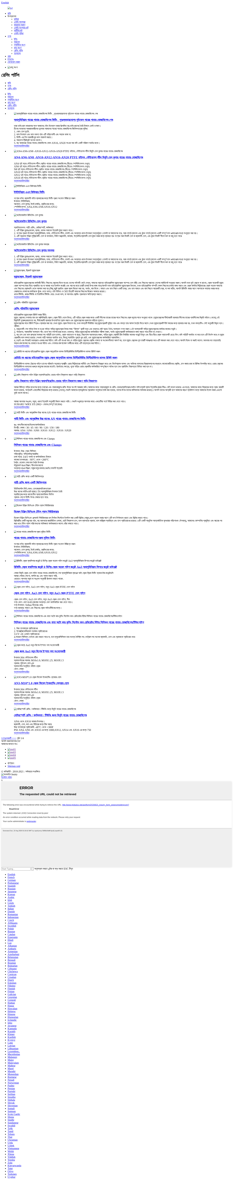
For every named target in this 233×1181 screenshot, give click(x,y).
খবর (9, 56)
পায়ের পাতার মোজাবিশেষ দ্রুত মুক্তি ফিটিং (34, 537)
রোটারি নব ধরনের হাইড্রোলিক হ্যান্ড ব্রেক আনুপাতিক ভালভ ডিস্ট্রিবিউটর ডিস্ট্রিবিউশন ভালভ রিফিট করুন (65, 357)
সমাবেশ (17, 42)
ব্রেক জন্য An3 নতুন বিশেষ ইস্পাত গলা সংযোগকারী (39, 651)
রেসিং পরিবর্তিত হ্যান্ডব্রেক (26, 308)
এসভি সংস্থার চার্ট (21, 27)
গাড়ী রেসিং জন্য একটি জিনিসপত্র (30, 482)
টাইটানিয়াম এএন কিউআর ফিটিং (29, 192)
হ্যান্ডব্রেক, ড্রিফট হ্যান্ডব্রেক (28, 276)
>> (14, 738)
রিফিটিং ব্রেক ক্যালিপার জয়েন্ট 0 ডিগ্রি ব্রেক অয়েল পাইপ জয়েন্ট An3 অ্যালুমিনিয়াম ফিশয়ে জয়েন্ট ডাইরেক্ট (65, 567)
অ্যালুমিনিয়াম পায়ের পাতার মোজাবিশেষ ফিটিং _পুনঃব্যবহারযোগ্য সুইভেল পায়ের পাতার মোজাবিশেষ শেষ (63, 119)
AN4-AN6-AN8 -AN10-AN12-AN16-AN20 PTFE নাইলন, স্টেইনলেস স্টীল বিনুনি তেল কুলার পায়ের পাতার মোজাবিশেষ (78, 157)
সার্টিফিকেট (18, 30)
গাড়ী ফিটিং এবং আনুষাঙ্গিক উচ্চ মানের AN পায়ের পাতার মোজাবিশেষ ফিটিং (50, 418)
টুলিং (15, 39)
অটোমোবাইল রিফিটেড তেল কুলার (30, 221)
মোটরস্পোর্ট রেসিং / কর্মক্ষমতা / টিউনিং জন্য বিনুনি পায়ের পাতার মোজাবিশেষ (50, 715)
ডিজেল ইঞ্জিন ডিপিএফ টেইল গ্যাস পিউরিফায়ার (36, 511)
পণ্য (9, 36)
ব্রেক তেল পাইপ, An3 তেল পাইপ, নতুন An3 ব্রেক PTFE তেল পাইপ (49, 593)
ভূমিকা (16, 19)
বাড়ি (9, 13)
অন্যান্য (17, 53)
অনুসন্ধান (18, 145)
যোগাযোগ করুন (14, 62)
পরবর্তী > (9, 738)
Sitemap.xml (14, 766)
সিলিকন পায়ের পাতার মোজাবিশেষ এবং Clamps (37, 445)
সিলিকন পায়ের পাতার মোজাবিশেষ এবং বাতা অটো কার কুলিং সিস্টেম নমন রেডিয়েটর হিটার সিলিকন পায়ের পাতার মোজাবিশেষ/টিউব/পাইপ (79, 622)
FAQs (11, 59)
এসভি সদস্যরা (19, 22)
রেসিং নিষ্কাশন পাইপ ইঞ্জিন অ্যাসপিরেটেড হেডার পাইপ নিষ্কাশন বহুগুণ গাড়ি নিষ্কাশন (55, 381)
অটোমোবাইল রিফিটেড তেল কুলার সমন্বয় (34, 250)
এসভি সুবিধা (18, 33)
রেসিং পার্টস (18, 50)
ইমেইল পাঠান (6, 777)
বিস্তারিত (25, 145)
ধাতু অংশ (17, 47)
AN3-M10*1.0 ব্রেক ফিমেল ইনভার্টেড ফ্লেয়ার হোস (41, 683)
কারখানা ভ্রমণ (19, 24)
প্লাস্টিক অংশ (19, 44)
